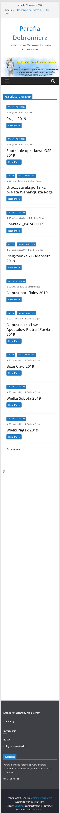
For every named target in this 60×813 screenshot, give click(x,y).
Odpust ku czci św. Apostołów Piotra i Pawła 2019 (28, 329)
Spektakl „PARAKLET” (24, 223)
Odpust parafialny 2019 (27, 292)
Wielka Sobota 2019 (23, 398)
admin (29, 112)
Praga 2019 (16, 118)
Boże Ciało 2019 (20, 366)
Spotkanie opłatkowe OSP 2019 (29, 153)
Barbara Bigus (34, 181)
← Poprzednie (11, 449)
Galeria (11, 176)
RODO (6, 739)
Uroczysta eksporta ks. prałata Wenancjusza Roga (29, 190)
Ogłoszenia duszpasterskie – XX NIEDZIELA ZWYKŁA (33, 11)
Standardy (8, 721)
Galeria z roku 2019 (16, 107)
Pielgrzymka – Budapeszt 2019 (28, 258)
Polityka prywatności (14, 746)
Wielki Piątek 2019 (22, 430)
